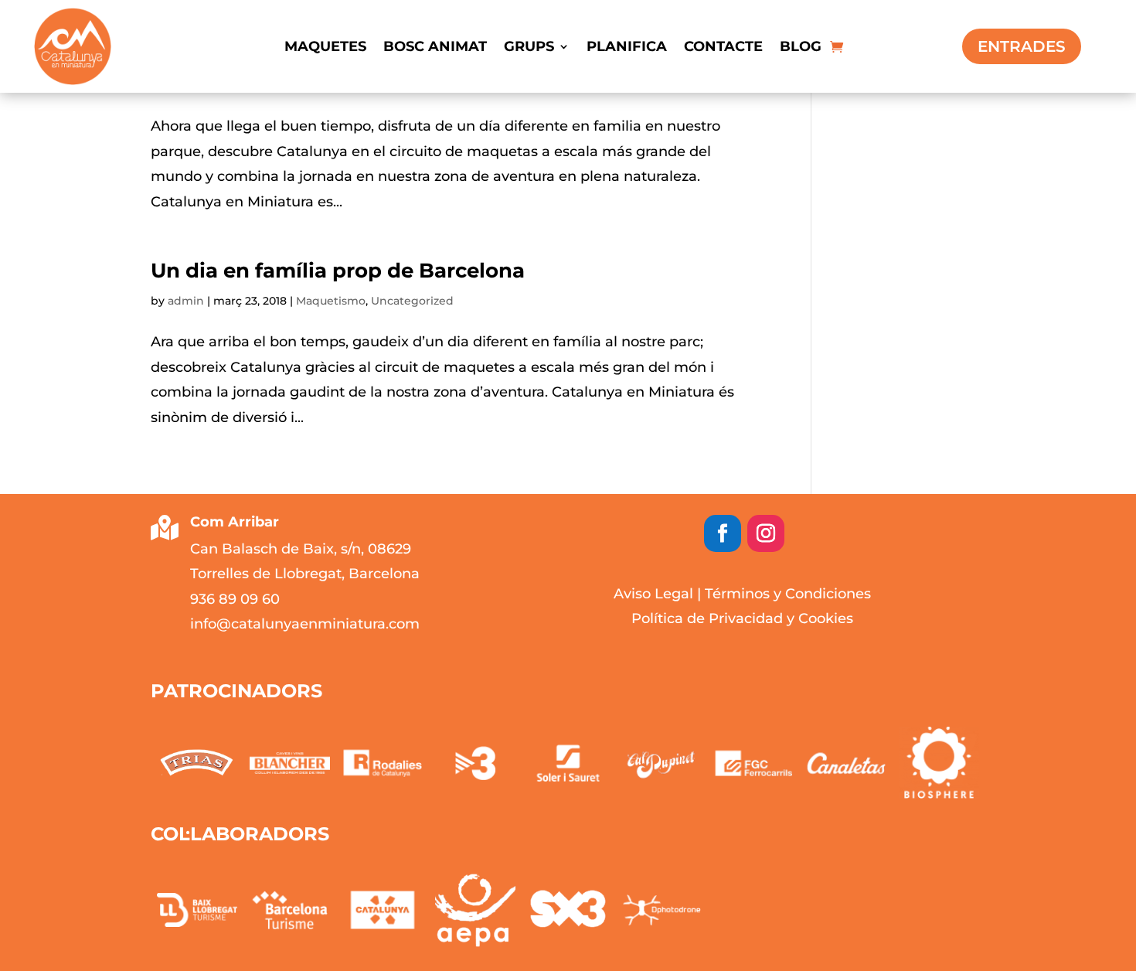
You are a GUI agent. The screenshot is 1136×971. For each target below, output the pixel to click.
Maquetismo (331, 301)
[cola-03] (382, 910)
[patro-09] (197, 763)
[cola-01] (197, 910)
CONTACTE (723, 48)
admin (186, 301)
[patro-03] (753, 763)
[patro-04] (661, 763)
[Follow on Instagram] (765, 533)
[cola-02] (290, 910)
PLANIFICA (627, 48)
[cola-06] (661, 909)
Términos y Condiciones (788, 593)
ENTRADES (1022, 46)
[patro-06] (475, 763)
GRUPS (529, 48)
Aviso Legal (653, 593)
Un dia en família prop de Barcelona (338, 270)
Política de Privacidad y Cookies (742, 618)
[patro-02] (846, 763)
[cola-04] (475, 910)
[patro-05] (568, 763)
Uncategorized (412, 301)
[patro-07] (382, 763)
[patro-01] (939, 763)
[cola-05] (568, 910)
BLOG (800, 48)
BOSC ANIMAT (435, 48)
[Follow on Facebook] (722, 533)
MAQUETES (325, 48)
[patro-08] (290, 763)
